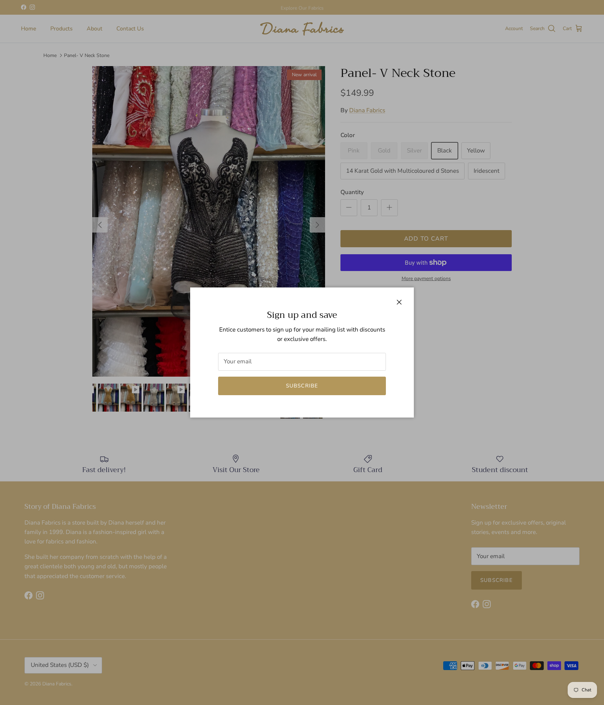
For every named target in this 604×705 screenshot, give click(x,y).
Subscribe (302, 385)
